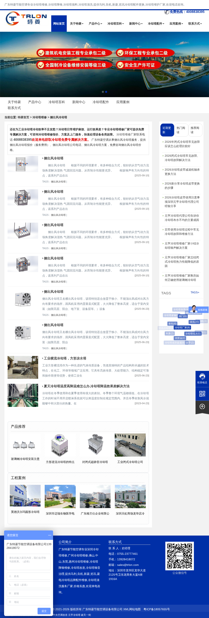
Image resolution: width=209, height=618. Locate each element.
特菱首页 (23, 117)
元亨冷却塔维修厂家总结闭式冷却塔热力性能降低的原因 (182, 262)
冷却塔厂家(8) (179, 327)
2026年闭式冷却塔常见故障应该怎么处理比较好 (182, 144)
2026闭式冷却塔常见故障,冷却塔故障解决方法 (181, 158)
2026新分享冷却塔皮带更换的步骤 (182, 185)
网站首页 (59, 23)
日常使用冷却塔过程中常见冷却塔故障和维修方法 (182, 231)
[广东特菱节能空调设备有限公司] (26, 23)
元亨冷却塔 (74, 614)
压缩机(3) (200, 321)
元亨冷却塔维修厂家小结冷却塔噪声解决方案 (182, 245)
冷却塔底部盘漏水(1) (175, 342)
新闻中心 (135, 23)
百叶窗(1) (199, 332)
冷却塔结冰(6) (190, 333)
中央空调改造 (60, 614)
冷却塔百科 (115, 23)
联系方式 (194, 23)
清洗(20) (191, 322)
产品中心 (94, 23)
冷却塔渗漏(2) (170, 315)
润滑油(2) (177, 338)
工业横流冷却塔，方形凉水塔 (65, 358)
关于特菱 (75, 23)
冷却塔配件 (155, 23)
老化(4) (170, 323)
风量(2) (168, 333)
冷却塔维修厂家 (126, 134)
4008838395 (22, 139)
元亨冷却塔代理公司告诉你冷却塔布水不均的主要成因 (182, 218)
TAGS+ (195, 292)
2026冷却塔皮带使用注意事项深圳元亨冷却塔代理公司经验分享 (182, 202)
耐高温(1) (197, 339)
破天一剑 (86, 614)
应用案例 (175, 23)
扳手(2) (188, 342)
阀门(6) (180, 316)
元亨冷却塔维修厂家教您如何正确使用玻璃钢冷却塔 (182, 277)
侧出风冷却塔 (53, 158)
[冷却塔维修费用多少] (104, 64)
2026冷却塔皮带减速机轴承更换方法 (182, 172)
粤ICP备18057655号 (156, 609)
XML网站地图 (132, 609)
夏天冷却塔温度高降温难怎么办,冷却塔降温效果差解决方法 (87, 386)
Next (4, 64)
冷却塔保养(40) (180, 309)
